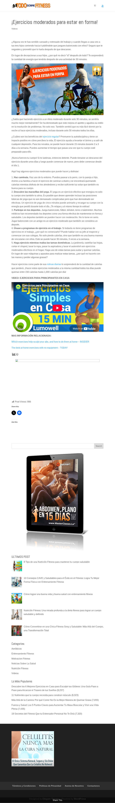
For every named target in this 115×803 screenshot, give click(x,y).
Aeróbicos (17, 649)
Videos (15, 29)
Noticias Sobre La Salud (24, 663)
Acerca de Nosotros (74, 786)
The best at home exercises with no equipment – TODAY (40, 348)
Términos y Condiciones (24, 786)
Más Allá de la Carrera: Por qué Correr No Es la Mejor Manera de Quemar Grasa (51, 700)
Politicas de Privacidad (50, 786)
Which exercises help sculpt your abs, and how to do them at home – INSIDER (50, 342)
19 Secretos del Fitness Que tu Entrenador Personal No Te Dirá (43, 714)
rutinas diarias (54, 264)
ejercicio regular (51, 136)
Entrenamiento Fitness (23, 653)
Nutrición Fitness (20, 668)
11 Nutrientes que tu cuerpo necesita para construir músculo (41, 695)
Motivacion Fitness (21, 658)
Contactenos (93, 786)
